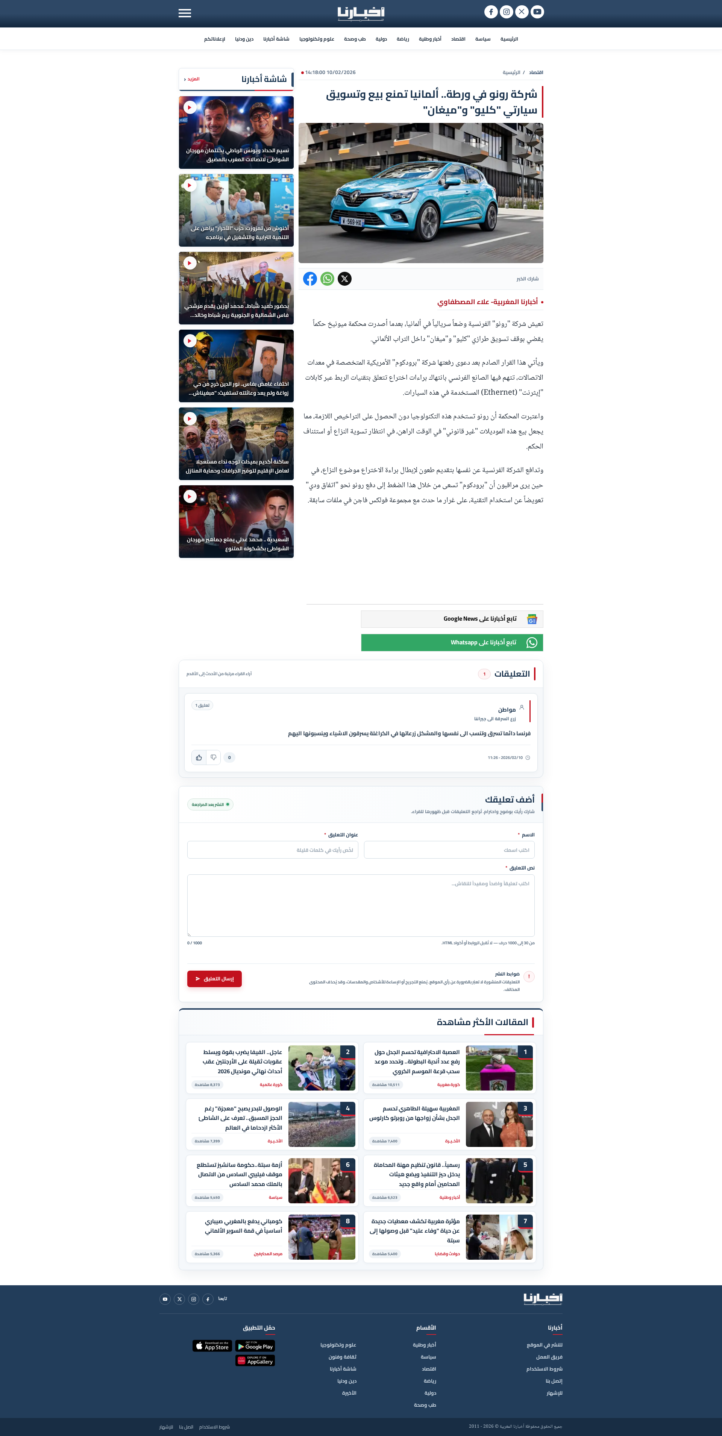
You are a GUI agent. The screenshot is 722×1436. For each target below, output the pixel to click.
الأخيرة (349, 1392)
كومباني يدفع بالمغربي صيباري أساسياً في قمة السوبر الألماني (243, 1226)
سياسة (483, 38)
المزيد (192, 79)
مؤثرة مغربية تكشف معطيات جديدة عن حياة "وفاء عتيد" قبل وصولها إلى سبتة (415, 1230)
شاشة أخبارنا (276, 38)
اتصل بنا (186, 1427)
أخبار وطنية (430, 38)
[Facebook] (208, 1299)
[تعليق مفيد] (199, 757)
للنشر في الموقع (545, 1344)
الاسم (526, 835)
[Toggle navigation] (185, 13)
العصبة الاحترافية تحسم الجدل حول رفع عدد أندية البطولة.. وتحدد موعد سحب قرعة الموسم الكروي (417, 1061)
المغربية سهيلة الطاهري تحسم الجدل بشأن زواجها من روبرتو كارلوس (414, 1113)
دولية (381, 38)
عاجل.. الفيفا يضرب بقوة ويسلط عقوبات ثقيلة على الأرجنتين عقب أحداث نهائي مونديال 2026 (242, 1061)
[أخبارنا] (543, 1299)
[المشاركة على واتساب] (327, 279)
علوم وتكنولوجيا (316, 38)
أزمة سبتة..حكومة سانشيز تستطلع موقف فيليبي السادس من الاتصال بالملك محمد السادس (239, 1174)
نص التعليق (520, 868)
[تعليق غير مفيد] (213, 757)
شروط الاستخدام (544, 1368)
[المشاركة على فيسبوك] (310, 279)
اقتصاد (458, 38)
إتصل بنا (554, 1380)
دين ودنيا (244, 38)
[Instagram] (193, 1299)
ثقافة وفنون (342, 1356)
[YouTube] (165, 1299)
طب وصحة (355, 38)
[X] (179, 1299)
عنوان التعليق (341, 835)
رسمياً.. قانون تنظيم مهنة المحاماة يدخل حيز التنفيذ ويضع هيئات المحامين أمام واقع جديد (417, 1174)
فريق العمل (549, 1356)
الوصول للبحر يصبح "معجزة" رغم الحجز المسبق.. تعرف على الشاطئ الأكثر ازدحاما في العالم (240, 1118)
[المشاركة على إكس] (345, 279)
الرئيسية (509, 38)
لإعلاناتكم (214, 38)
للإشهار (555, 1392)
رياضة (403, 38)
